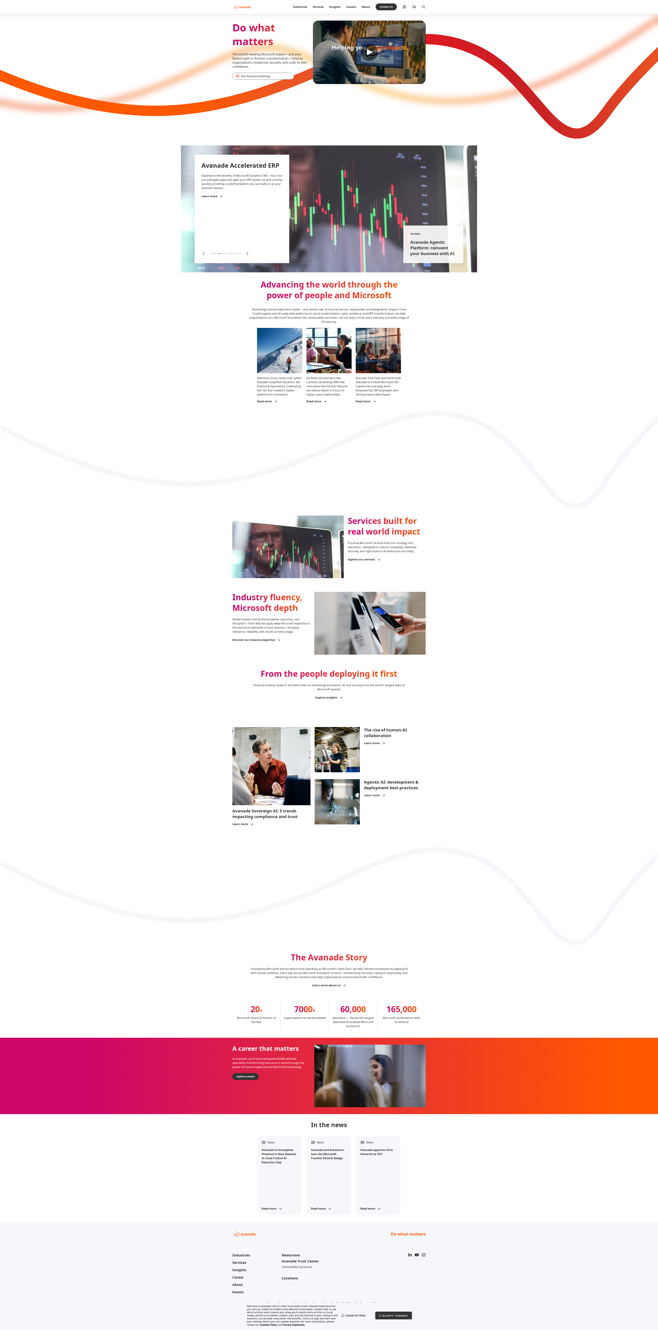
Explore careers (245, 1076)
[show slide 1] (213, 253)
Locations (290, 1278)
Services (318, 7)
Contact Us (386, 6)
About (366, 7)
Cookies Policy (268, 1324)
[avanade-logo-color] (242, 7)
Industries (300, 7)
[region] (329, 1315)
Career (238, 1277)
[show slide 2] (221, 253)
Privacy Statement (293, 1324)
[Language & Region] (407, 7)
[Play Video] (369, 52)
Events (238, 1292)
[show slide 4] (237, 253)
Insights (334, 7)
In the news (329, 1125)
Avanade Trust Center (300, 1261)
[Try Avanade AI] (414, 7)
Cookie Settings (355, 1315)
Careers (351, 7)
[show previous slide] (204, 253)
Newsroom (291, 1255)
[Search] (424, 7)
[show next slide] (247, 253)
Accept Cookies (395, 1315)
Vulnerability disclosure (297, 1267)
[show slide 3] (229, 253)
